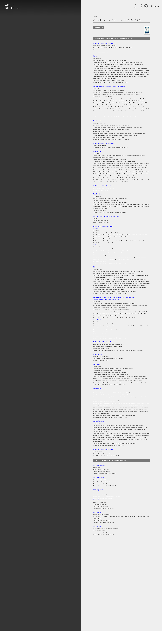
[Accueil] (12, 6)
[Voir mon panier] (146, 6)
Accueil (95, 16)
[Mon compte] (142, 6)
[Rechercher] (135, 6)
